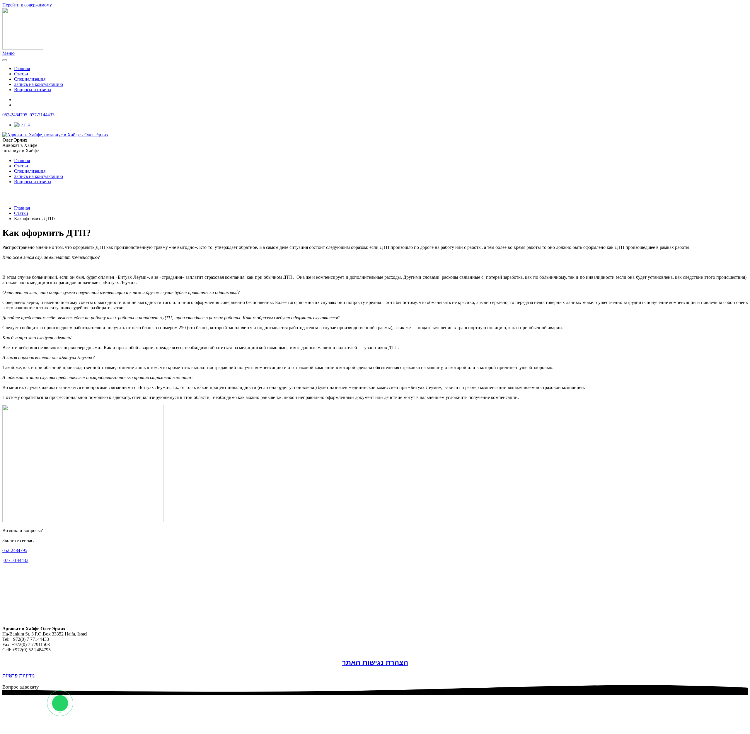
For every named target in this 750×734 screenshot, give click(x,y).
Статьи (21, 73)
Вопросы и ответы (32, 89)
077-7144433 (42, 114)
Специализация (29, 79)
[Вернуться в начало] (22, 47)
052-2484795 (14, 114)
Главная (22, 68)
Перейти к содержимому (27, 4)
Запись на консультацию (38, 84)
